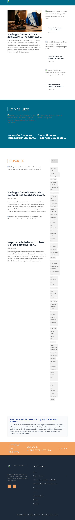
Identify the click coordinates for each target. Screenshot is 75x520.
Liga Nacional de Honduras (53, 294)
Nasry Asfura (52, 332)
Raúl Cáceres (53, 379)
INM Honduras (53, 278)
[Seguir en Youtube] (60, 1)
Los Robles (53, 301)
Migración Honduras (53, 318)
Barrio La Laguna (53, 183)
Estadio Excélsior (53, 227)
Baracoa (53, 179)
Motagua (53, 328)
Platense (52, 358)
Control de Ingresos (53, 205)
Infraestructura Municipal (54, 268)
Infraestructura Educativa (54, 262)
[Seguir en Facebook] (56, 1)
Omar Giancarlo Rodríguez (53, 347)
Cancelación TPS (54, 189)
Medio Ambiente (53, 313)
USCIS (52, 399)
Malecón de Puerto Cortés (53, 306)
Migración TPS (53, 324)
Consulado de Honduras (53, 198)
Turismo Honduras (53, 395)
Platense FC (52, 363)
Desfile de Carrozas (53, 210)
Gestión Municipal (53, 245)
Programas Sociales (53, 368)
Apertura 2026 (53, 169)
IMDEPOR (52, 258)
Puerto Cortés (52, 373)
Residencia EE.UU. (53, 384)
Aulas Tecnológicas (54, 175)
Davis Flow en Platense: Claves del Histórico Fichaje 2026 (52, 138)
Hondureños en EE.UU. (54, 254)
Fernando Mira (53, 240)
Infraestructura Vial (54, 273)
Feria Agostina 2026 (53, 233)
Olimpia (52, 342)
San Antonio (52, 390)
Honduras (53, 249)
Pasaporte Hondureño (53, 354)
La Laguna (53, 288)
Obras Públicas (53, 338)
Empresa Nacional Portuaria (53, 220)
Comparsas (54, 193)
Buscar (54, 161)
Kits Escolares (53, 284)
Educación (53, 214)
